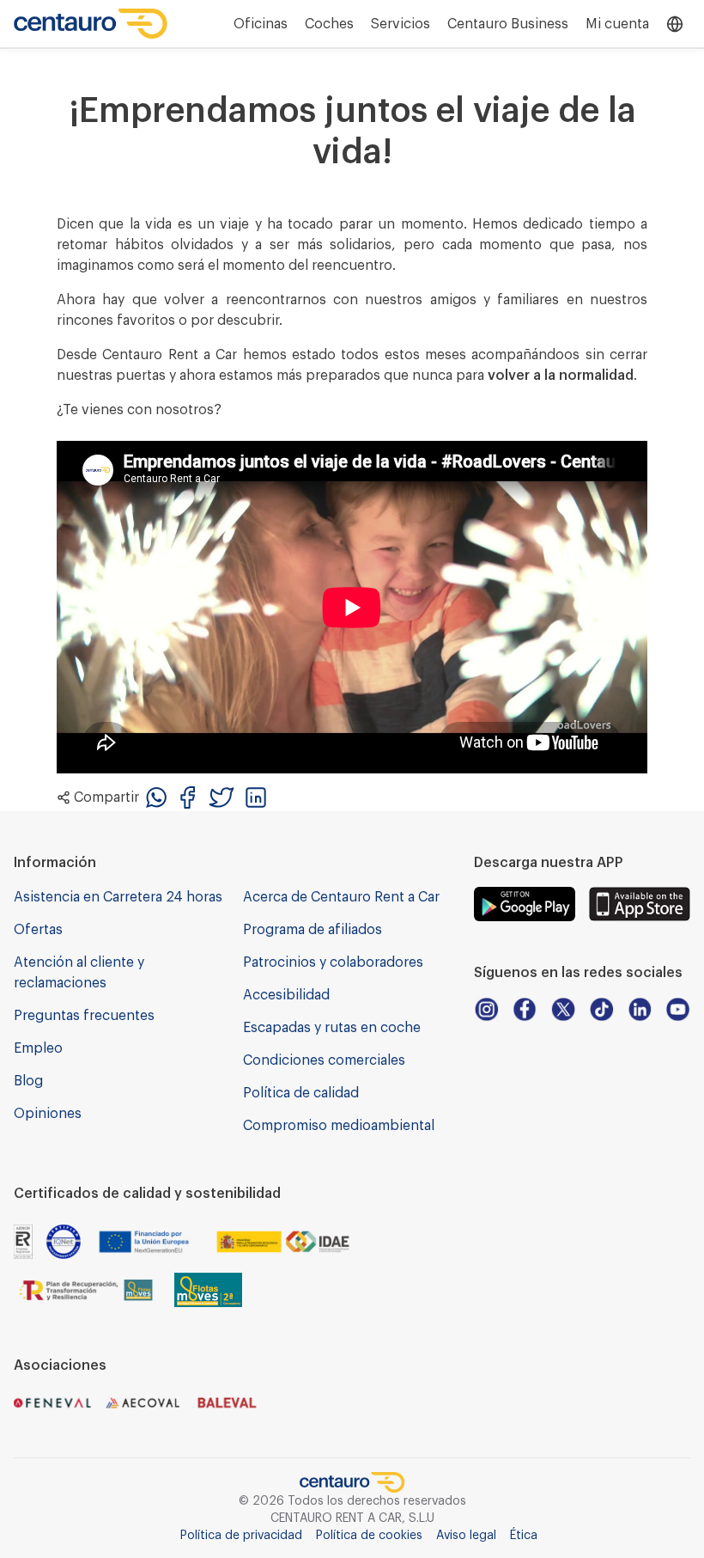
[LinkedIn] (640, 1009)
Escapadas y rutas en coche (332, 1028)
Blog (28, 1081)
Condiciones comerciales (324, 1060)
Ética (523, 1536)
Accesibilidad (286, 995)
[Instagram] (486, 1009)
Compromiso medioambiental (338, 1126)
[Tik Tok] (601, 1009)
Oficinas (261, 24)
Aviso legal (466, 1536)
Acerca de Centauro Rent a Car (341, 897)
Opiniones (48, 1114)
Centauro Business (507, 24)
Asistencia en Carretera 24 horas (118, 897)
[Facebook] (525, 1009)
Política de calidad (301, 1093)
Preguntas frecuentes (84, 1016)
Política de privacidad (241, 1536)
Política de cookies (369, 1536)
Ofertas (38, 930)
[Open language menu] (674, 24)
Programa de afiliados (312, 930)
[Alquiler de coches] (91, 24)
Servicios (400, 24)
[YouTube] (677, 1009)
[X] (562, 1009)
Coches (329, 24)
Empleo (38, 1048)
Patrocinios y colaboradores (333, 962)
